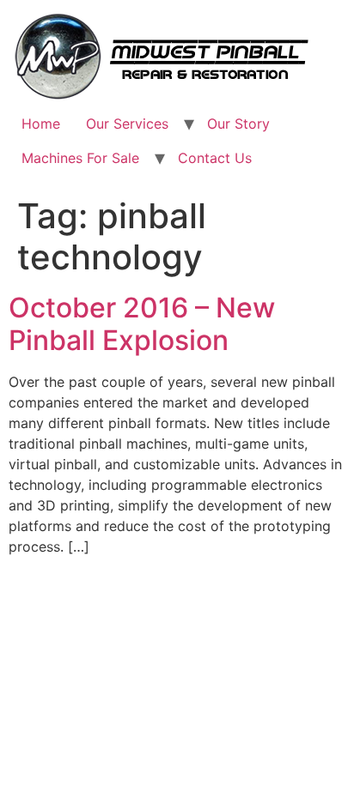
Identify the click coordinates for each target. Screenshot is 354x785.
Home (40, 123)
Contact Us (215, 157)
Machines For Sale (80, 157)
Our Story (238, 123)
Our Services (127, 123)
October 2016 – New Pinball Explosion (142, 324)
